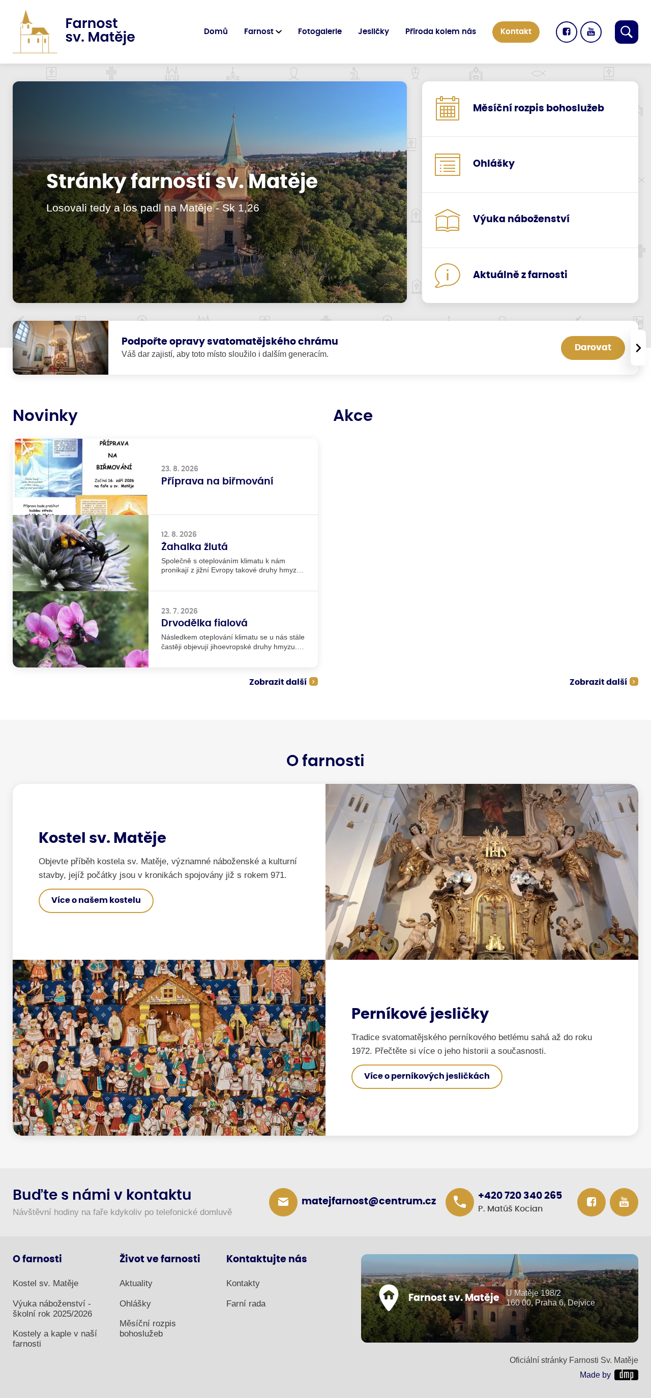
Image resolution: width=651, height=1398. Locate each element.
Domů (216, 32)
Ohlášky (135, 1304)
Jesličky (373, 32)
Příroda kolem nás (440, 32)
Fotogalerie (320, 32)
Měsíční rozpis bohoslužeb (148, 1329)
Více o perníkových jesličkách (427, 1076)
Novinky (45, 416)
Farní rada (245, 1304)
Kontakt (515, 32)
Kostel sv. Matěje (45, 1283)
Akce (353, 416)
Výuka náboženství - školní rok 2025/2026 (52, 1309)
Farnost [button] (259, 32)
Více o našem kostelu (96, 900)
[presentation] (638, 348)
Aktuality (136, 1283)
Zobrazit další (278, 682)
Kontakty (243, 1283)
